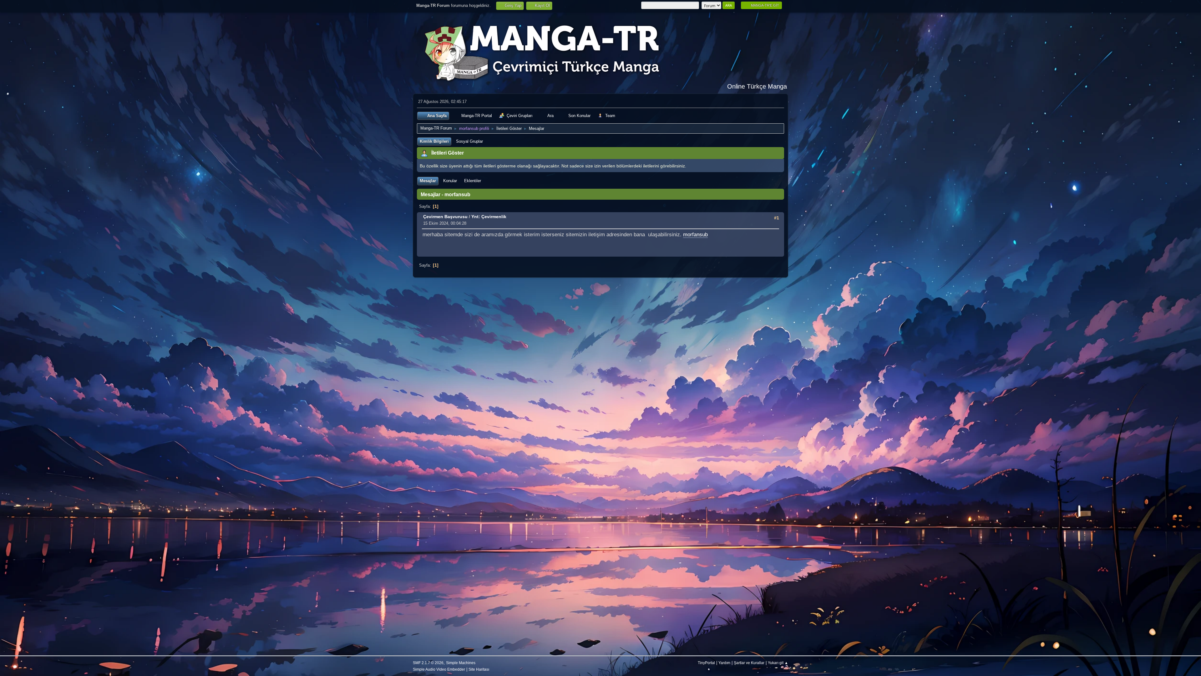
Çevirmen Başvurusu (445, 216)
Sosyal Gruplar (469, 141)
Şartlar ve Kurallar (749, 663)
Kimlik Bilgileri (434, 141)
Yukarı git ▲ (778, 663)
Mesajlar (428, 180)
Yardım (724, 663)
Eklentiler (472, 180)
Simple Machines (460, 663)
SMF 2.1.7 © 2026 (428, 663)
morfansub (695, 235)
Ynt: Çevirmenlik (488, 216)
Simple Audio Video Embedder (439, 669)
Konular (450, 180)
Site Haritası (479, 669)
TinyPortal (706, 663)
